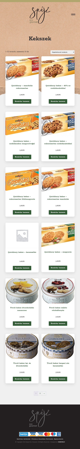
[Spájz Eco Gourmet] (40, 14)
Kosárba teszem (22, 101)
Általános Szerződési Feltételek (42, 439)
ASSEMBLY (61, 442)
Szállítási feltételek (23, 439)
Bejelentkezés (58, 439)
